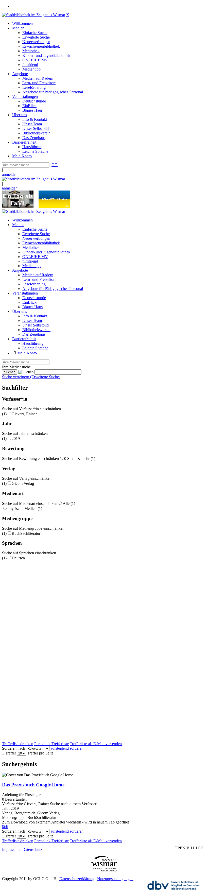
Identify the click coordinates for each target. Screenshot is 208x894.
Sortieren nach (13, 748)
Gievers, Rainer (24, 414)
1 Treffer (9, 753)
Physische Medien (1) (24, 508)
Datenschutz (32, 849)
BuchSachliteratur (26, 533)
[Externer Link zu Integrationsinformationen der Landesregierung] (54, 207)
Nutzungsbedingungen (115, 878)
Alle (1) (69, 503)
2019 (16, 438)
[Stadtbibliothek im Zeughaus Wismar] (33, 15)
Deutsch (18, 558)
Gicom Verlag (23, 483)
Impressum (11, 849)
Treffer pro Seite (40, 753)
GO (54, 165)
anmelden (10, 174)
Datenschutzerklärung (76, 878)
